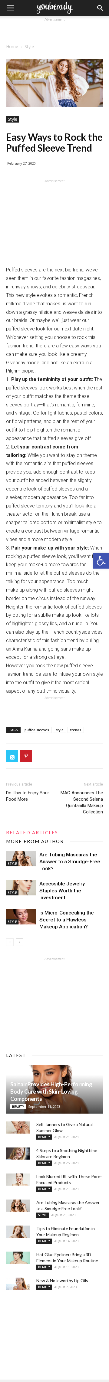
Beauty (18, 1107)
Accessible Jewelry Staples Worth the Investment (62, 891)
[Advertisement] (54, 30)
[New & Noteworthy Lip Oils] (18, 1284)
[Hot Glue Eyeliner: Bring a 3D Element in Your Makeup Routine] (18, 1258)
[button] (101, 561)
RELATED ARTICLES (32, 832)
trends (75, 729)
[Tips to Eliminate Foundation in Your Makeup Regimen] (18, 1232)
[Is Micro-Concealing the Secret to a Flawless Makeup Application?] (21, 916)
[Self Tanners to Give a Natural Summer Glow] (18, 1127)
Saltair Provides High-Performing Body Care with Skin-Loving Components (51, 1091)
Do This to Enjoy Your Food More (27, 796)
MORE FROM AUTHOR (35, 841)
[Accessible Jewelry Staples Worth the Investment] (21, 887)
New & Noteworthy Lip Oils (62, 1280)
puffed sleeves (37, 729)
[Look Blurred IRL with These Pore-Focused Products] (18, 1180)
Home (12, 46)
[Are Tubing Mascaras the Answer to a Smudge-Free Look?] (21, 858)
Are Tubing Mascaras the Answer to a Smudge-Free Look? (69, 862)
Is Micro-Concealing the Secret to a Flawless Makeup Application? (66, 920)
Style (29, 46)
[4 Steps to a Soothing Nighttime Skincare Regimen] (18, 1153)
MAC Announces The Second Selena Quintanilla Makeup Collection (82, 802)
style (60, 729)
